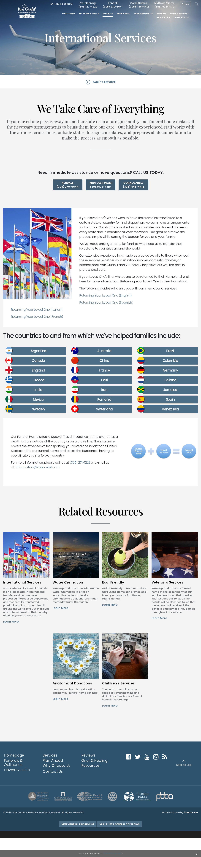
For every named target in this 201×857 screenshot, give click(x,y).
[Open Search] (196, 4)
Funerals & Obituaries (13, 762)
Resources (90, 765)
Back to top (184, 765)
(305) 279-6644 (113, 6)
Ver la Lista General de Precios (119, 824)
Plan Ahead (53, 760)
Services (50, 755)
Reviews (88, 755)
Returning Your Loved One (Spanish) (106, 302)
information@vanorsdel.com (38, 467)
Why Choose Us (56, 765)
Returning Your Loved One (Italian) (36, 309)
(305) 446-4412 (139, 6)
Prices (185, 4)
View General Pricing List (78, 824)
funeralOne (191, 812)
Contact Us (53, 771)
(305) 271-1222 (88, 6)
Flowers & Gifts (17, 769)
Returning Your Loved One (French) (37, 316)
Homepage (14, 755)
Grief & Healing (94, 760)
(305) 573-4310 (164, 6)
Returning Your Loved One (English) (105, 295)
